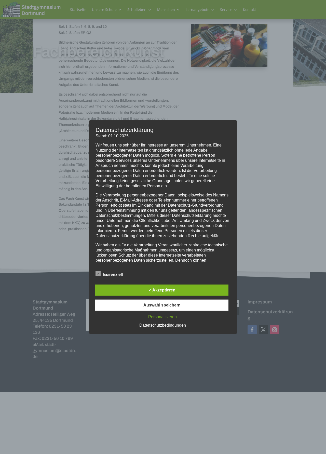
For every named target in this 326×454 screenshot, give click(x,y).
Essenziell (113, 274)
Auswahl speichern (162, 305)
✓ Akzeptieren (161, 290)
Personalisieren (162, 316)
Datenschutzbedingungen (162, 325)
